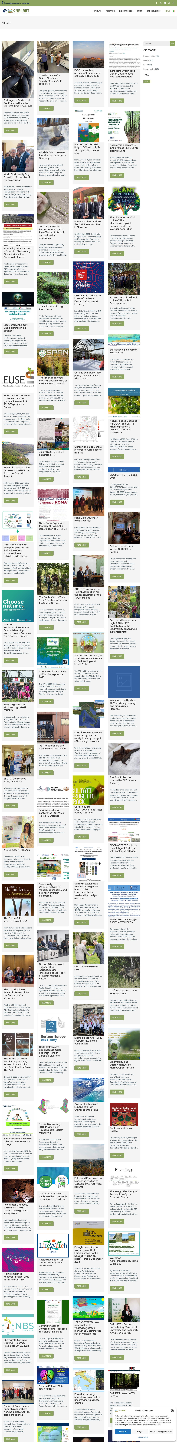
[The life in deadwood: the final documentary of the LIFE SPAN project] (53, 360)
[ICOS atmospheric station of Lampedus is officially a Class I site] (88, 54)
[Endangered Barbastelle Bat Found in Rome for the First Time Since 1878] (18, 69)
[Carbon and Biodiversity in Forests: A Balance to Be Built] (88, 429)
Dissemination (149, 56)
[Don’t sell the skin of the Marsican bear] (124, 972)
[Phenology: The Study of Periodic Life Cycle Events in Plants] (124, 1177)
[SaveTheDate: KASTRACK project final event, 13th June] (88, 790)
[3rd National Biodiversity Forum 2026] (124, 340)
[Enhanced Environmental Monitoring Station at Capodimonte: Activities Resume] (88, 1160)
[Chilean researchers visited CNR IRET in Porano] (124, 528)
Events (146, 60)
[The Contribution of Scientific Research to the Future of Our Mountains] (18, 971)
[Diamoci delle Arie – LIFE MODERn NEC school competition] (88, 1020)
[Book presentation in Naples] (124, 1114)
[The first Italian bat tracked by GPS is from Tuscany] (124, 759)
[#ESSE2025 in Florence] (18, 832)
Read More (11, 130)
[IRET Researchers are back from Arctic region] (53, 727)
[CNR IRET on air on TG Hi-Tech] (124, 1379)
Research (110, 11)
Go (172, 43)
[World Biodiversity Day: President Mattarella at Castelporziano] (18, 156)
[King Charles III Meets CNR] (88, 948)
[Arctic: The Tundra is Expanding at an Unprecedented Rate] (88, 1090)
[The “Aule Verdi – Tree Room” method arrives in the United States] (53, 579)
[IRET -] (17, 11)
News (167, 11)
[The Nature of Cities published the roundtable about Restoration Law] (53, 1179)
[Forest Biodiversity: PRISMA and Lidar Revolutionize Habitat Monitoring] (53, 1106)
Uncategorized (149, 69)
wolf (147, 81)
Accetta (123, 1431)
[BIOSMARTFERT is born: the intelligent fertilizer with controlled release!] (124, 830)
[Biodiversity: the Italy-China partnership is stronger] (18, 307)
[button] (172, 1411)
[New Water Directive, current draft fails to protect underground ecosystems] (18, 1191)
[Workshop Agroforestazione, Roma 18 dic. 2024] (124, 1244)
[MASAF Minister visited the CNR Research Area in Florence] (88, 203)
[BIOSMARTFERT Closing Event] (124, 470)
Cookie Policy (143, 1437)
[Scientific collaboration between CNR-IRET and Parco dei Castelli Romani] (18, 453)
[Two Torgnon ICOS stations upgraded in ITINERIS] (18, 686)
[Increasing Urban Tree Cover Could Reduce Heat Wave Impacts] (124, 55)
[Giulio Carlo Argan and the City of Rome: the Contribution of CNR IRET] (53, 505)
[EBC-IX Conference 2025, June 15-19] (18, 760)
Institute (97, 11)
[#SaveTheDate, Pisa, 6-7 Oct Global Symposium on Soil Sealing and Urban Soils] (88, 642)
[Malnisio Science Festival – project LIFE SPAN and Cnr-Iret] (18, 1260)
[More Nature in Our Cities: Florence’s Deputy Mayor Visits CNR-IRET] (53, 57)
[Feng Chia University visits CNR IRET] (88, 501)
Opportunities (154, 11)
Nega (139, 1431)
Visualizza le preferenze (161, 1431)
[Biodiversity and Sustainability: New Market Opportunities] (124, 1044)
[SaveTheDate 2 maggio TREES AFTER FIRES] (124, 901)
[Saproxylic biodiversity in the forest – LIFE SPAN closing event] (124, 127)
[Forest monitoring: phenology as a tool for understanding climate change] (88, 1380)
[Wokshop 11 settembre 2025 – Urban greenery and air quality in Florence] (124, 682)
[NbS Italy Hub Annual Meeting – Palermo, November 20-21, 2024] (18, 1326)
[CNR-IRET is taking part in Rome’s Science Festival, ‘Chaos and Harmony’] (88, 277)
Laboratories (126, 11)
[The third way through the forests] (53, 288)
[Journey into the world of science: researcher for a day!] (18, 1120)
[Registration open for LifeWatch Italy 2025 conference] (53, 1246)
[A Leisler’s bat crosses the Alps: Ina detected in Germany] (53, 134)
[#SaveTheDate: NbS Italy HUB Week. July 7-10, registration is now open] (88, 126)
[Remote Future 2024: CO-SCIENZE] (53, 1375)
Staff (140, 11)
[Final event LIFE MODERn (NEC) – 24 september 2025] (53, 653)
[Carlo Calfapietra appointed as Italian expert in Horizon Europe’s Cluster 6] (53, 1029)
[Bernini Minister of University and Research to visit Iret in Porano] (53, 1312)
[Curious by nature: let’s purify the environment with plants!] (88, 354)
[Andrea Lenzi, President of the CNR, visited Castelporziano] (124, 279)
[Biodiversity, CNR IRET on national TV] (53, 434)
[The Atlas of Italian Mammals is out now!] (18, 900)
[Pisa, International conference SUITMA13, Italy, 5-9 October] (53, 795)
